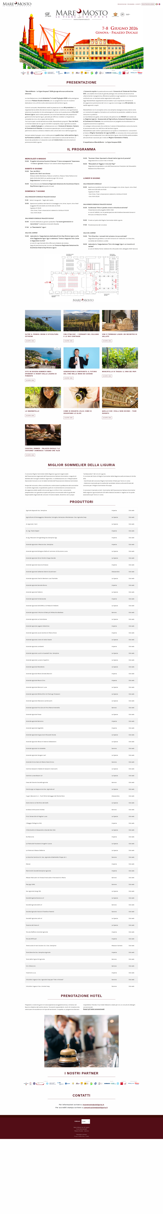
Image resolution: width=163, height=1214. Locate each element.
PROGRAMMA (129, 4)
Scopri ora (30, 341)
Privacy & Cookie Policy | (79, 1136)
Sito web (131, 510)
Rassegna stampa (81, 1134)
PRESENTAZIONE (120, 4)
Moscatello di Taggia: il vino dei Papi (119, 371)
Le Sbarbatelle (32, 411)
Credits (87, 1136)
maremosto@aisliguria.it (93, 1105)
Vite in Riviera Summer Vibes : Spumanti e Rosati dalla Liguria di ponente (41, 374)
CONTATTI (136, 4)
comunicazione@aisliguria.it (96, 1108)
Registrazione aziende (147, 4)
